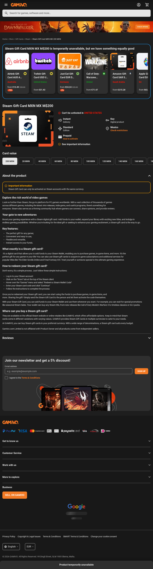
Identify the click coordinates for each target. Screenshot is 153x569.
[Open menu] (6, 4)
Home (4, 39)
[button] (76, 175)
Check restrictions (119, 130)
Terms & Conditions (31, 378)
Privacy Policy (8, 536)
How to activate (70, 139)
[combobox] (76, 13)
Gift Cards (19, 39)
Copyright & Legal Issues (29, 536)
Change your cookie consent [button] (104, 536)
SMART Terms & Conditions (75, 536)
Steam (27, 39)
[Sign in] (138, 4)
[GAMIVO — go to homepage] (19, 5)
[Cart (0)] (147, 4)
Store (11, 39)
